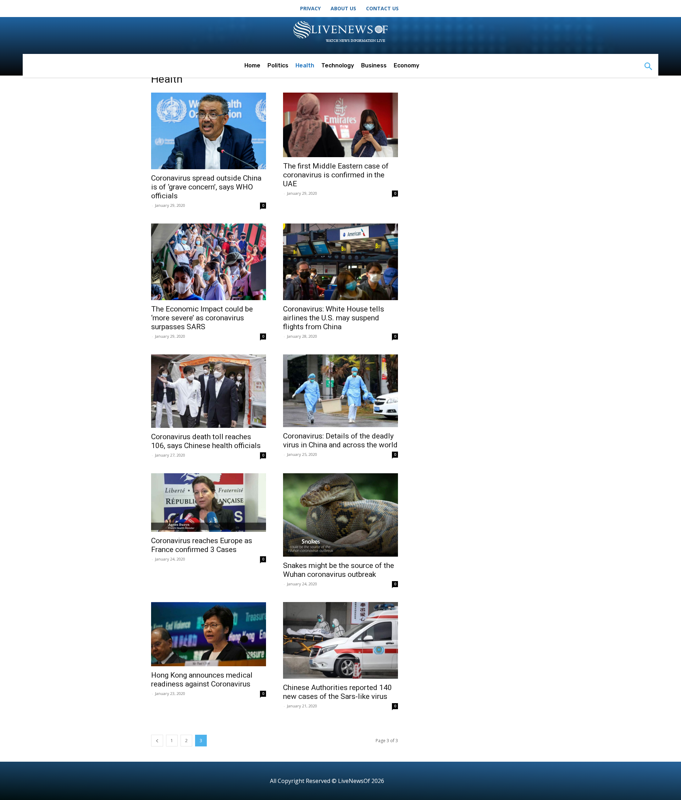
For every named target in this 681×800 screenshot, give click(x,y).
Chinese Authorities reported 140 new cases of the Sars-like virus (337, 692)
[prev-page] (157, 740)
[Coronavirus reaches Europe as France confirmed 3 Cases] (208, 502)
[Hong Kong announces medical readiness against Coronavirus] (208, 634)
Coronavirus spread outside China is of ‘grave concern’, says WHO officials (206, 187)
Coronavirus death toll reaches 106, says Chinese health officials (206, 441)
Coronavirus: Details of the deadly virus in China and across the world (340, 440)
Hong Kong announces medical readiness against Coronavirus (202, 679)
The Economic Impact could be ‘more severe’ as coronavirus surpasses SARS (202, 318)
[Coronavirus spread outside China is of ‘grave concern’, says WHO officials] (208, 131)
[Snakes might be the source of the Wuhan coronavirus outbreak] (340, 514)
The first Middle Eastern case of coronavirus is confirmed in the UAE (336, 175)
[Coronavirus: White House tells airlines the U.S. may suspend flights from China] (340, 262)
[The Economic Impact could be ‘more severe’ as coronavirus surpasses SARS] (208, 262)
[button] (648, 67)
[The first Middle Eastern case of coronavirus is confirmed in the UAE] (340, 125)
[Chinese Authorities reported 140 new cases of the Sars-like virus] (340, 640)
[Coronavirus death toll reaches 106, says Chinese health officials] (208, 391)
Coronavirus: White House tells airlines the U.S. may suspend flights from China (333, 318)
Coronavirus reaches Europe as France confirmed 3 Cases (201, 545)
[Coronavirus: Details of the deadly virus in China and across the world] (340, 390)
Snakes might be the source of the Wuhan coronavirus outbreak (338, 570)
